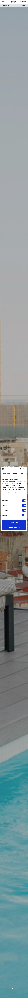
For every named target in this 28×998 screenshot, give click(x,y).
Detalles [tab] (15, 473)
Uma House (5, 5)
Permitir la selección (14, 527)
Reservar (23, 1)
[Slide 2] (15, 988)
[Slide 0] (12, 988)
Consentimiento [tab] (6, 473)
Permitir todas (14, 522)
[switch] (24, 505)
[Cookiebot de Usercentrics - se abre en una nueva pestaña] (19, 469)
